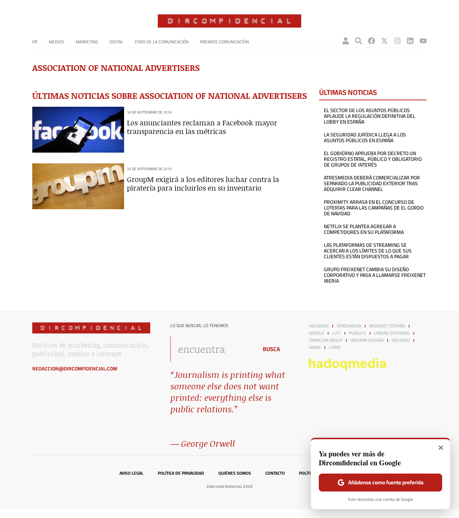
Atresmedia (349, 326)
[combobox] (212, 349)
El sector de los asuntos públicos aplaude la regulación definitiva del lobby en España (369, 116)
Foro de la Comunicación (162, 42)
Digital (116, 42)
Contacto (275, 473)
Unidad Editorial (392, 333)
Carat (335, 347)
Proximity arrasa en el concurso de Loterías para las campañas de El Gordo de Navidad (373, 207)
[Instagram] (397, 40)
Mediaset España (387, 326)
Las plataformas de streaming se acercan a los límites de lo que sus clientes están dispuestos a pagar (368, 250)
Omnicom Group (325, 340)
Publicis (357, 333)
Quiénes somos (234, 473)
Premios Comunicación (224, 42)
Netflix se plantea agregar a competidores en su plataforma (364, 229)
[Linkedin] (410, 40)
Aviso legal (131, 473)
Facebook (319, 326)
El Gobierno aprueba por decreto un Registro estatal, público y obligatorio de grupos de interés (373, 159)
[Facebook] (371, 40)
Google (316, 333)
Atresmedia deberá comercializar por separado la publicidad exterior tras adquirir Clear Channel (372, 183)
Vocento (401, 340)
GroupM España (367, 340)
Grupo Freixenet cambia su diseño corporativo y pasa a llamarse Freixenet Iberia (375, 275)
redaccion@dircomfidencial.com (74, 368)
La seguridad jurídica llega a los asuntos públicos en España (365, 137)
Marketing (87, 42)
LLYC (336, 333)
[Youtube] (423, 40)
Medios (56, 42)
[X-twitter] (384, 40)
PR (34, 42)
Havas (315, 347)
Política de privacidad (181, 473)
